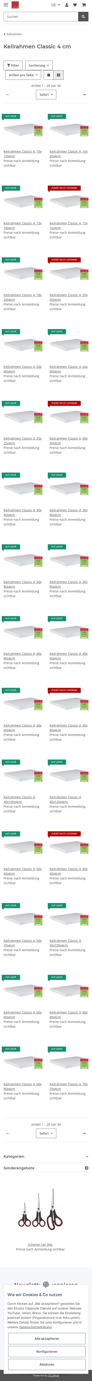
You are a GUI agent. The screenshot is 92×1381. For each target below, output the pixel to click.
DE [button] (53, 4)
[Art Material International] (15, 5)
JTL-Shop (53, 1375)
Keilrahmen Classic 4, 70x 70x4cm (69, 1086)
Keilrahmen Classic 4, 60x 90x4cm (23, 1086)
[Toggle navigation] (6, 3)
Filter (14, 65)
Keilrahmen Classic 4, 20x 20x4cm (69, 297)
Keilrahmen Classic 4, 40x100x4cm (20, 799)
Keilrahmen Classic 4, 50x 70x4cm (23, 942)
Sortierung (37, 65)
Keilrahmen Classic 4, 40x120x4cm (66, 799)
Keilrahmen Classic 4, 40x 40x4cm (23, 656)
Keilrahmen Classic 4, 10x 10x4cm (23, 153)
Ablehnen (47, 1364)
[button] (67, 4)
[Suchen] (83, 16)
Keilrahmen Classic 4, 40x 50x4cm (69, 656)
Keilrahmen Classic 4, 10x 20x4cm (69, 153)
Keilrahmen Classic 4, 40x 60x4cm (23, 727)
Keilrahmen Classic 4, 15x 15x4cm (69, 225)
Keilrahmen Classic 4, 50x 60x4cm (69, 871)
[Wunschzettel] (75, 4)
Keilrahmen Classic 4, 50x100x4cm (66, 942)
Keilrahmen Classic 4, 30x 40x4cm (23, 512)
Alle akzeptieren (47, 1338)
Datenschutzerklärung (35, 1327)
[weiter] (84, 94)
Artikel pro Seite (21, 75)
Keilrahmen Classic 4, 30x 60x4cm (69, 512)
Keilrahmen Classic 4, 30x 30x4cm (69, 440)
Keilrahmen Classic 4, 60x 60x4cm (23, 1014)
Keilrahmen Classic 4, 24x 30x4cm (69, 369)
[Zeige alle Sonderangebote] (86, 1168)
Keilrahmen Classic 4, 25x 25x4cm (23, 440)
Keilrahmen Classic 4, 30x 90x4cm (69, 584)
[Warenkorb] (83, 4)
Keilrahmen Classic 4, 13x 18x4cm (23, 225)
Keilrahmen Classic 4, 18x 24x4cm (23, 297)
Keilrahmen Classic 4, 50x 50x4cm (23, 871)
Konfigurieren (46, 1351)
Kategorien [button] (14, 1156)
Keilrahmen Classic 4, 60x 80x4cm (69, 1014)
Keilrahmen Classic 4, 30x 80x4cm (23, 584)
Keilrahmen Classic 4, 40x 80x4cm (69, 727)
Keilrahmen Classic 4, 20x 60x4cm (23, 369)
